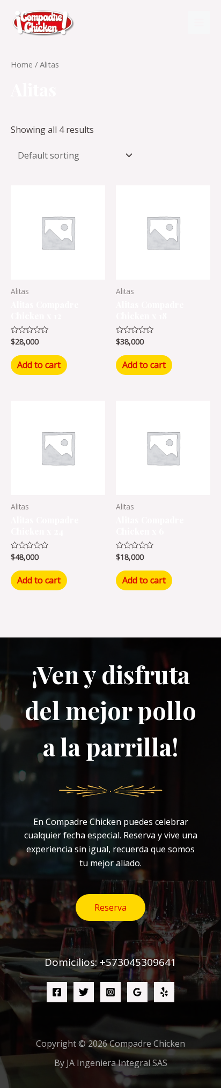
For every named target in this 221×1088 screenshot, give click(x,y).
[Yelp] (164, 992)
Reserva (110, 907)
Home (22, 64)
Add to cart (39, 365)
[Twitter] (83, 992)
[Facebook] (57, 992)
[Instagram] (110, 992)
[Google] (137, 992)
